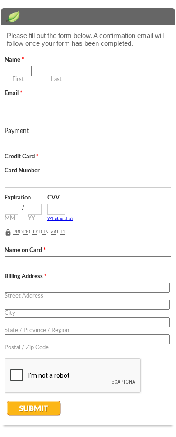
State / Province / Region (37, 330)
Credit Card (22, 157)
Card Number (22, 171)
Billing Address (26, 277)
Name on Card (25, 250)
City (10, 313)
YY (31, 218)
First (18, 79)
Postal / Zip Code (27, 348)
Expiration (18, 198)
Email (14, 93)
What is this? (60, 218)
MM (10, 218)
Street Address (24, 296)
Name (14, 60)
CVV (53, 198)
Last (56, 79)
